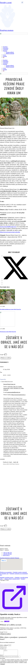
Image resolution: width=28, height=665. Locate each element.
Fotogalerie (5, 48)
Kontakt (5, 56)
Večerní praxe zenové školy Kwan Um (8, 331)
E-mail (1, 648)
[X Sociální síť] (15, 279)
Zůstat (2, 621)
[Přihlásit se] (22, 2)
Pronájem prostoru (6, 30)
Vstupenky (5, 49)
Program (5, 50)
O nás (4, 55)
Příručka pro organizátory (6, 572)
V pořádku (6, 621)
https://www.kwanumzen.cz (18, 395)
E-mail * (2, 354)
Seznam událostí (10, 52)
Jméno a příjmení (4, 645)
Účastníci (2, 656)
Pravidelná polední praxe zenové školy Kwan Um (10, 309)
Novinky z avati (6, 2)
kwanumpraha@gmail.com (8, 227)
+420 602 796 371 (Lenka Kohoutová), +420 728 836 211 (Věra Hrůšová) (13, 388)
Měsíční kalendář (10, 53)
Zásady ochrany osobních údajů (12, 578)
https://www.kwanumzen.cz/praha (10, 232)
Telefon (2, 647)
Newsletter (2, 658)
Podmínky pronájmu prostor (7, 577)
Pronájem (5, 46)
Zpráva (2, 655)
